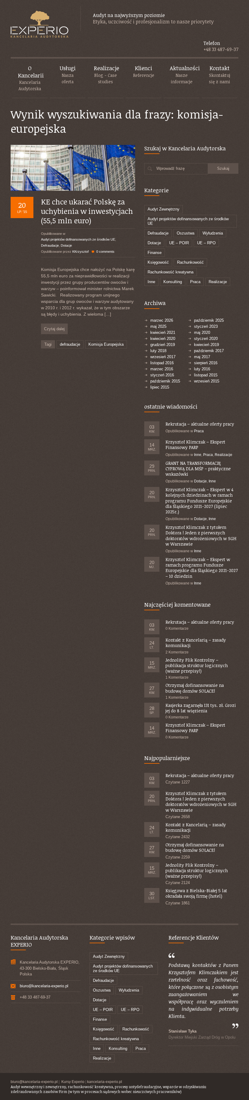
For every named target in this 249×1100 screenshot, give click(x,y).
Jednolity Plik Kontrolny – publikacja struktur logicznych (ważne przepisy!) (196, 665)
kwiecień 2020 (162, 338)
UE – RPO (206, 243)
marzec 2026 (161, 320)
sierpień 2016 (205, 363)
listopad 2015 (205, 375)
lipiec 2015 (159, 387)
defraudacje (70, 344)
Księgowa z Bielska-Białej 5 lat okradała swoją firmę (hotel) (196, 893)
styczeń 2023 (206, 326)
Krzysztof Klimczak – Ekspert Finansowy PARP (195, 444)
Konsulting (172, 281)
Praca (195, 281)
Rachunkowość (190, 262)
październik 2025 (209, 320)
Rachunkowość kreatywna (170, 272)
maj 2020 (202, 332)
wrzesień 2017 (163, 357)
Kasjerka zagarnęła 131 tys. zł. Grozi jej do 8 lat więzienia (200, 708)
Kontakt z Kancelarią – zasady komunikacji (195, 642)
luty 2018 (158, 350)
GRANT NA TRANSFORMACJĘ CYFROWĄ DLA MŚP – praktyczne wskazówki (198, 468)
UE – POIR (179, 243)
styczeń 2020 (206, 338)
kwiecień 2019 (206, 344)
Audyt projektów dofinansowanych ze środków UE (78, 239)
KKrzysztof (80, 251)
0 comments (105, 251)
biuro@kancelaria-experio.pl (44, 986)
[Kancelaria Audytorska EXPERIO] (39, 25)
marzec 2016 (161, 369)
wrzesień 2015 (206, 381)
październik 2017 (209, 350)
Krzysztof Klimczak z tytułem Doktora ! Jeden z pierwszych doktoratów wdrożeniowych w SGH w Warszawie (201, 535)
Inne (151, 281)
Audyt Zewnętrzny (163, 209)
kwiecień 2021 (162, 332)
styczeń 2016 (162, 375)
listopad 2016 (162, 363)
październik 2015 (165, 381)
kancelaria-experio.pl (104, 1082)
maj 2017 (202, 357)
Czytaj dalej (54, 329)
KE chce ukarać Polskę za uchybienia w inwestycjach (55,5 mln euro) (87, 211)
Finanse (155, 252)
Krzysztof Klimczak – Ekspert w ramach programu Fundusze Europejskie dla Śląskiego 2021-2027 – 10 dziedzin (201, 568)
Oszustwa (185, 233)
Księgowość (158, 262)
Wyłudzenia (213, 233)
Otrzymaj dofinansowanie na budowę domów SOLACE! (194, 688)
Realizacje (218, 281)
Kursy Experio (72, 1082)
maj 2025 (158, 326)
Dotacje (66, 245)
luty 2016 (202, 369)
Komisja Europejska (106, 344)
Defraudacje (50, 245)
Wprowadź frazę (170, 168)
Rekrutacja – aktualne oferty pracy (199, 424)
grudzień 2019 (162, 344)
